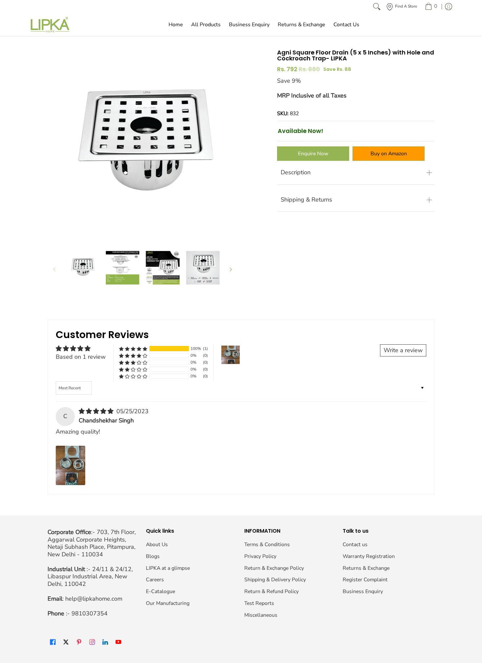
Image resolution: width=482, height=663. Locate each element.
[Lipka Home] (50, 24)
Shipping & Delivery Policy (275, 579)
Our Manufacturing (168, 603)
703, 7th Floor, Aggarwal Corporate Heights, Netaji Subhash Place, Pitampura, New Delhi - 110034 (92, 543)
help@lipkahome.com (93, 599)
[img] (97, 411)
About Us (157, 544)
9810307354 (89, 613)
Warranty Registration (369, 556)
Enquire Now (313, 153)
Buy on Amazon (389, 153)
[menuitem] (431, 6)
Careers (155, 579)
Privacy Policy (260, 556)
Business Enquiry (363, 591)
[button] (133, 349)
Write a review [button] (403, 350)
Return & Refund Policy (271, 591)
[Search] (376, 6)
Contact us (355, 544)
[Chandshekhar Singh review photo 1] (70, 465)
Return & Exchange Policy (274, 568)
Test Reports (259, 603)
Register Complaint (365, 579)
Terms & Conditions (267, 544)
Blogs (153, 556)
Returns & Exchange (366, 568)
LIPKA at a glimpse (168, 568)
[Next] (230, 269)
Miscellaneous (260, 615)
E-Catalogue (160, 591)
